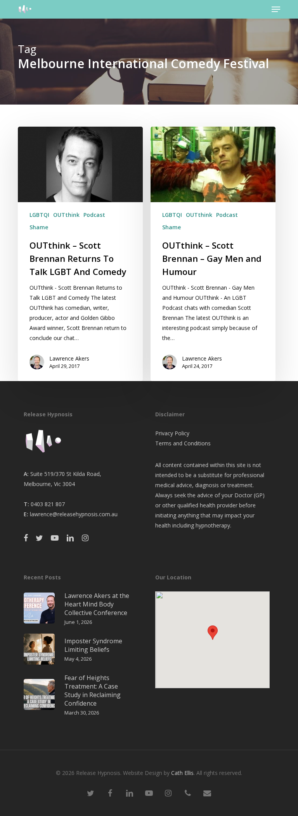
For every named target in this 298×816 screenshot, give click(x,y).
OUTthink (66, 214)
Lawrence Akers (69, 358)
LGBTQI (39, 214)
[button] (276, 9)
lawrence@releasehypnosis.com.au (74, 514)
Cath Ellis (182, 772)
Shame (38, 227)
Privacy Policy (172, 433)
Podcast (94, 214)
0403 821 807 (48, 504)
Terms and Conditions (183, 443)
